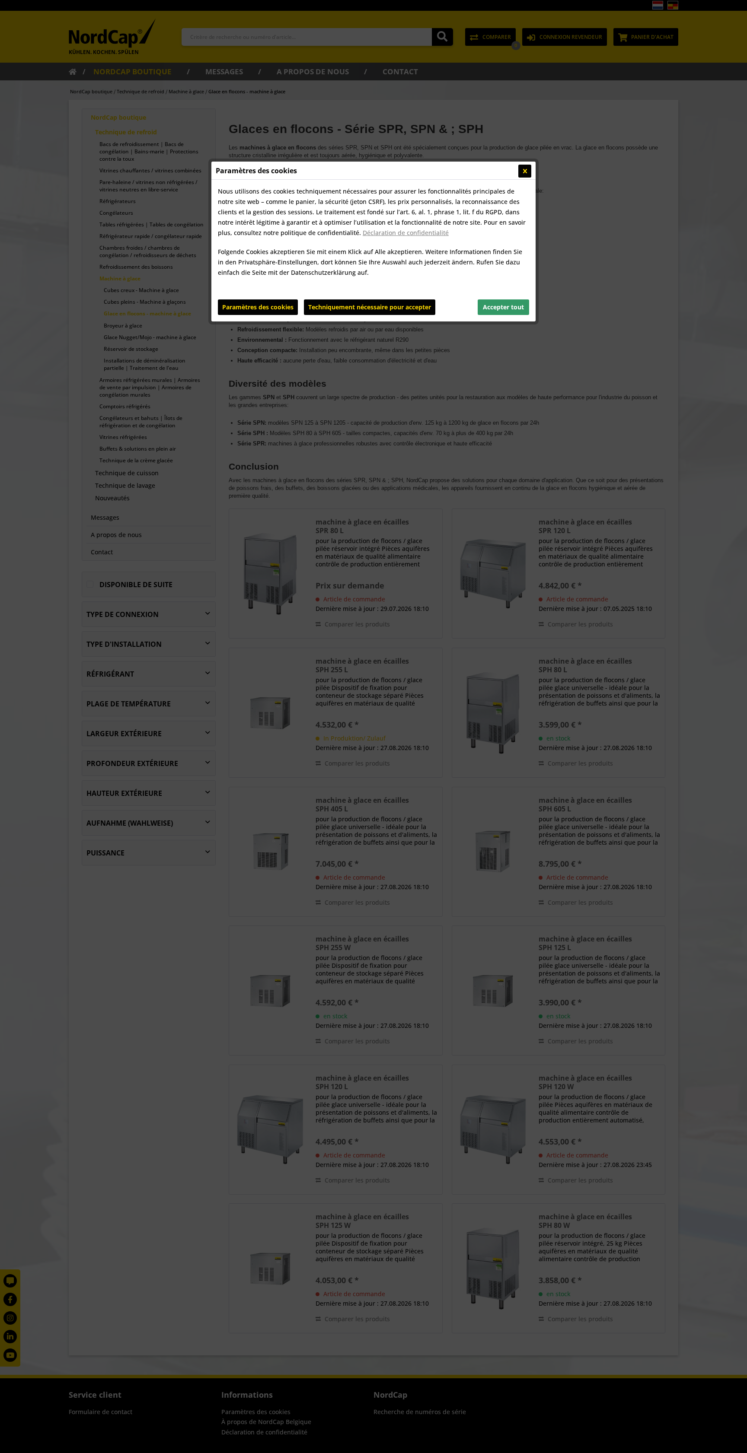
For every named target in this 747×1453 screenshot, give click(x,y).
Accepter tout (503, 307)
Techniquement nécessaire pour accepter (369, 307)
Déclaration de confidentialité (406, 233)
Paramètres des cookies (258, 307)
